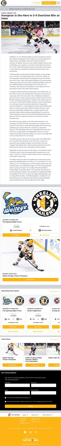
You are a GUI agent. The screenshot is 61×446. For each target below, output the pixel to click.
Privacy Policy (17, 428)
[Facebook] (25, 432)
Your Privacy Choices (32, 428)
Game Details (46, 235)
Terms (23, 428)
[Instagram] (30, 432)
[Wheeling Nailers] (3, 3)
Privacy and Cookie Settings (46, 428)
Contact (10, 428)
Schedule (37, 3)
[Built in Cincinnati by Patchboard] (30, 439)
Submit (30, 406)
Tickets (17, 235)
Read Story (31, 279)
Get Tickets (48, 3)
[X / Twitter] (36, 432)
